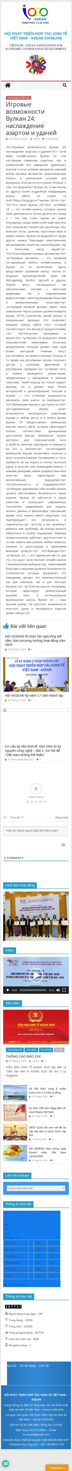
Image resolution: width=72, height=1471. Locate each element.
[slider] (33, 990)
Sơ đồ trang (27, 1365)
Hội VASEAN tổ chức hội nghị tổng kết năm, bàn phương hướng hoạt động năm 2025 (35, 641)
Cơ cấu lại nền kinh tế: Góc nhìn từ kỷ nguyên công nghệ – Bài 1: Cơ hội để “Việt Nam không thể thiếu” (33, 751)
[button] (36, 975)
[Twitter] (36, 1370)
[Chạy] (8, 990)
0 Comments (52, 139)
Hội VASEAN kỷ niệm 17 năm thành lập (34, 695)
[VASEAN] (7, 85)
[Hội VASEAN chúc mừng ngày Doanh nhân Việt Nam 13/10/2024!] (15, 1146)
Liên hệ (44, 1365)
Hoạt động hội (15, 1050)
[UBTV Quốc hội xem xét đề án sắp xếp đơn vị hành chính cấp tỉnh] (15, 1125)
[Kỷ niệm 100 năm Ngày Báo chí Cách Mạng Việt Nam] (15, 1106)
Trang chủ (9, 1365)
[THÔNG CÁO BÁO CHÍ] (36, 1011)
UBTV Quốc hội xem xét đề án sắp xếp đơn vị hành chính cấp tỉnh (47, 1131)
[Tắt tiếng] (58, 990)
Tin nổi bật (46, 1050)
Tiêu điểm (31, 1050)
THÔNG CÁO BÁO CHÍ (23, 1056)
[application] (36, 975)
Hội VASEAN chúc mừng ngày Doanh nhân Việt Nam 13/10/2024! (47, 1152)
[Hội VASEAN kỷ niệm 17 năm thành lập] (36, 659)
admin (37, 139)
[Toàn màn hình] (64, 990)
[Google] (36, 1376)
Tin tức (59, 1050)
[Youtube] (36, 1382)
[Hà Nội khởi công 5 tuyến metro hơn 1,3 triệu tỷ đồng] (15, 1087)
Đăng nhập (61, 817)
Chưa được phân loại (18, 98)
